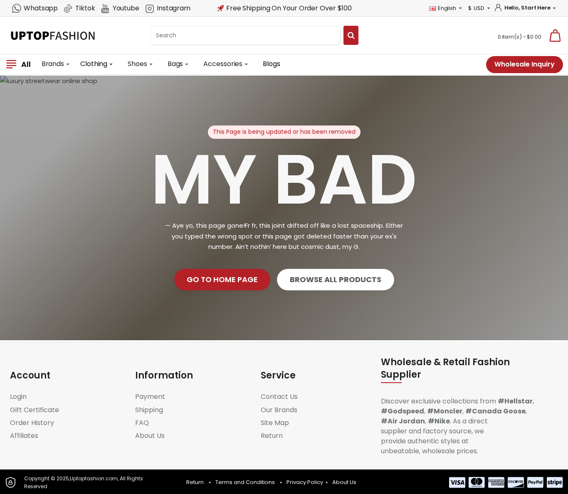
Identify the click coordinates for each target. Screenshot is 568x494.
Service (278, 375)
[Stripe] (555, 482)
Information (164, 375)
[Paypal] (535, 482)
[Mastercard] (477, 482)
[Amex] (496, 482)
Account (30, 375)
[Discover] (516, 482)
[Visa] (457, 482)
